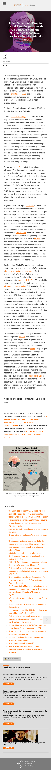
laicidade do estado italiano (15, 286)
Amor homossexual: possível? (21, 643)
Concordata (21, 233)
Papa (21, 167)
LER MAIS (8, 684)
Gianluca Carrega (18, 117)
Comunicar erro (12, 659)
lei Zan (37, 239)
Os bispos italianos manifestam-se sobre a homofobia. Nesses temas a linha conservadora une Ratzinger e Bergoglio (29, 619)
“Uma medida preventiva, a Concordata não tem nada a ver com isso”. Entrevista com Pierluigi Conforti (27, 580)
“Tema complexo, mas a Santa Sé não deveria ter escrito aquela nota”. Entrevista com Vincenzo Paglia (28, 523)
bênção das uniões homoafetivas (19, 271)
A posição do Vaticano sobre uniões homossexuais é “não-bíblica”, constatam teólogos (26, 649)
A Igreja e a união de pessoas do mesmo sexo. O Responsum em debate (23, 434)
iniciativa (30, 206)
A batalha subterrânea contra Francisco (25, 553)
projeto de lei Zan (18, 94)
